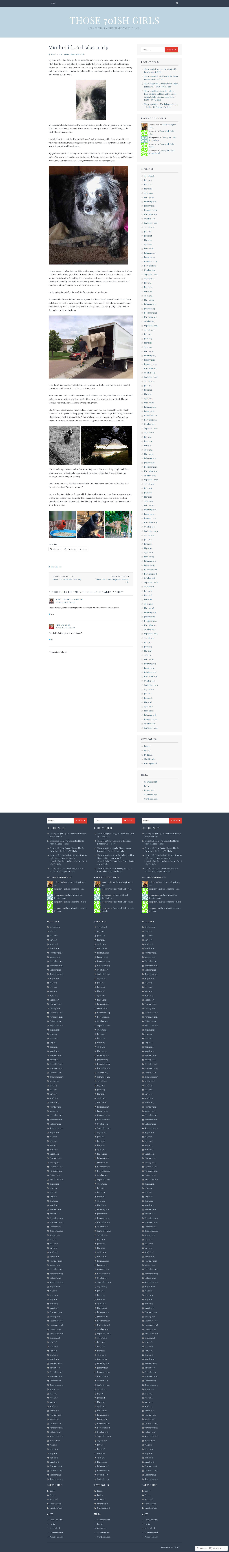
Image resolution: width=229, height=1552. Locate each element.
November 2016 (150, 676)
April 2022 (148, 398)
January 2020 (149, 514)
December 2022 (150, 364)
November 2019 (150, 522)
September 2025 (150, 223)
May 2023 (148, 343)
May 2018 (148, 599)
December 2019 (150, 518)
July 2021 (147, 437)
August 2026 (149, 176)
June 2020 (148, 492)
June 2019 (148, 544)
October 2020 (150, 475)
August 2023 (149, 330)
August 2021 (149, 432)
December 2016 (150, 672)
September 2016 (151, 685)
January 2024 (149, 308)
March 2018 (149, 608)
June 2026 (148, 184)
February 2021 (150, 458)
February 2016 (150, 715)
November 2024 (150, 266)
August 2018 (149, 586)
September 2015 (150, 728)
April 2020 (148, 501)
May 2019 (148, 548)
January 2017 (149, 668)
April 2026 (148, 193)
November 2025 (150, 214)
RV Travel (148, 755)
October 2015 (149, 723)
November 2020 (150, 471)
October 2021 (149, 424)
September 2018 (151, 582)
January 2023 (149, 360)
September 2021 (150, 428)
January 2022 (149, 411)
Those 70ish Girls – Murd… (76, 902)
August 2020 (149, 484)
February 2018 (150, 612)
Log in (146, 786)
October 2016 (149, 681)
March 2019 (149, 556)
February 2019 (150, 561)
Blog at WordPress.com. (170, 1547)
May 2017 (148, 651)
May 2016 (148, 702)
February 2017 (150, 663)
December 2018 (150, 569)
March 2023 (149, 351)
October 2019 (149, 527)
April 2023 (148, 347)
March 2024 (149, 300)
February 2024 (150, 304)
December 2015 (150, 719)
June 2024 (148, 287)
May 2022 (148, 394)
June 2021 (148, 441)
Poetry (147, 750)
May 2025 (148, 240)
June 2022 (148, 390)
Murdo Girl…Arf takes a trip (78, 47)
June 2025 (148, 236)
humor (147, 746)
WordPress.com (150, 799)
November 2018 (150, 574)
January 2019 (149, 565)
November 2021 (150, 420)
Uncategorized (150, 763)
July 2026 (148, 180)
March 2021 (149, 454)
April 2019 (148, 552)
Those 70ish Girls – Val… (75, 889)
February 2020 (150, 509)
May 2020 (148, 497)
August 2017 (149, 638)
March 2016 (149, 710)
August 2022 (149, 381)
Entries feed (149, 790)
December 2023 (150, 313)
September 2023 (150, 325)
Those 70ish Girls (115, 20)
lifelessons (63, 625)
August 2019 (149, 535)
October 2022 (149, 373)
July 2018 (148, 591)
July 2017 (147, 642)
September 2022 (150, 377)
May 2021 (148, 445)
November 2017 (150, 625)
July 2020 (148, 488)
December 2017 (150, 621)
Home (53, 3)
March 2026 (149, 197)
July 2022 (147, 385)
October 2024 (149, 270)
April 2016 (148, 706)
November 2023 (150, 317)
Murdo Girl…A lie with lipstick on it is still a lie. (112, 579)
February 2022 (150, 407)
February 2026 (150, 201)
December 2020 (150, 467)
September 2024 (151, 274)
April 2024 (148, 295)
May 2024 (148, 291)
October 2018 (149, 578)
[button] (65, 445)
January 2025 (149, 257)
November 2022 (150, 368)
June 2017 (148, 646)
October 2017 (149, 629)
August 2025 (149, 227)
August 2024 (149, 278)
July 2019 (148, 539)
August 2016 (149, 689)
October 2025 (149, 218)
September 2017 (150, 633)
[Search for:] (153, 49)
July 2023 (147, 334)
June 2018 (148, 595)
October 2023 (149, 321)
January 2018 (149, 616)
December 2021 (150, 415)
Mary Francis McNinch (75, 54)
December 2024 (150, 261)
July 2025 (147, 231)
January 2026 (149, 206)
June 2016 (148, 698)
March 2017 (149, 659)
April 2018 (148, 604)
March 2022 (149, 402)
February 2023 (150, 355)
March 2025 (149, 248)
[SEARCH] (177, 3)
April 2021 (148, 450)
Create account (150, 782)
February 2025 (150, 253)
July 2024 (147, 283)
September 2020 (151, 479)
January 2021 (149, 462)
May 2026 (148, 188)
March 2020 (149, 505)
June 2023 (148, 338)
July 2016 (148, 693)
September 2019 (151, 531)
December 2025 (150, 210)
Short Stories (56, 567)
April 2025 (148, 244)
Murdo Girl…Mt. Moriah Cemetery (67, 578)
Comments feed (150, 794)
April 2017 (148, 655)
